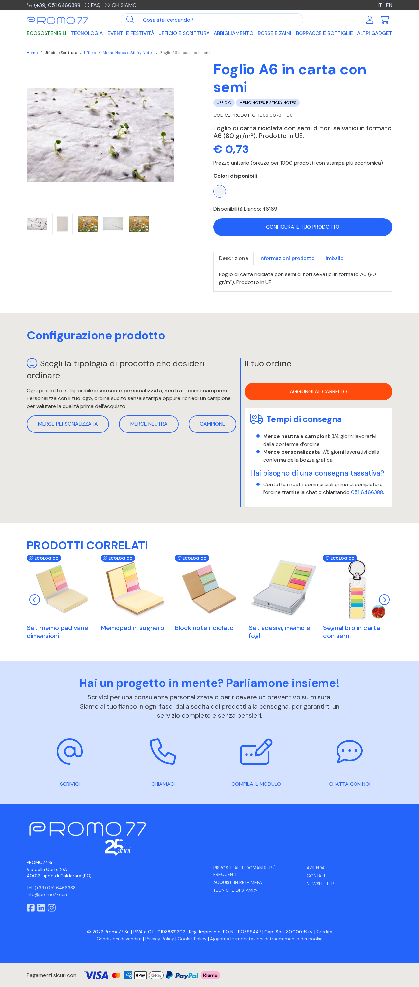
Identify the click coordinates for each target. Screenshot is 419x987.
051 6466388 (367, 492)
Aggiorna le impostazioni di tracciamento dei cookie (266, 939)
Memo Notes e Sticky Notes (128, 52)
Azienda (316, 868)
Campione (212, 423)
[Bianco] (219, 191)
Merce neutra (149, 423)
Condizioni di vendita (119, 939)
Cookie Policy (192, 939)
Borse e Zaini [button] (274, 33)
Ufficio (90, 52)
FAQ (95, 5)
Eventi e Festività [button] (130, 33)
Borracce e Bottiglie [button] (324, 33)
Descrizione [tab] (233, 258)
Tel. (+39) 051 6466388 (51, 887)
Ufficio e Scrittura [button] (184, 33)
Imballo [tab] (335, 258)
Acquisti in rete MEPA (237, 882)
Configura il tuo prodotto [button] (302, 226)
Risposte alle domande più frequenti (244, 871)
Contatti (317, 876)
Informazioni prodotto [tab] (287, 258)
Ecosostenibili (46, 33)
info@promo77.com (48, 894)
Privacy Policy (159, 939)
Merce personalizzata (68, 423)
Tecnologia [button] (87, 33)
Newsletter (320, 884)
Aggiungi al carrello (318, 391)
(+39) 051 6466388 (57, 5)
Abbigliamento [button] (233, 33)
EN (389, 5)
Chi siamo (124, 5)
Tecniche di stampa (235, 890)
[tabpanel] (302, 278)
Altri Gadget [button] (374, 33)
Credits (324, 932)
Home (32, 52)
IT (380, 5)
